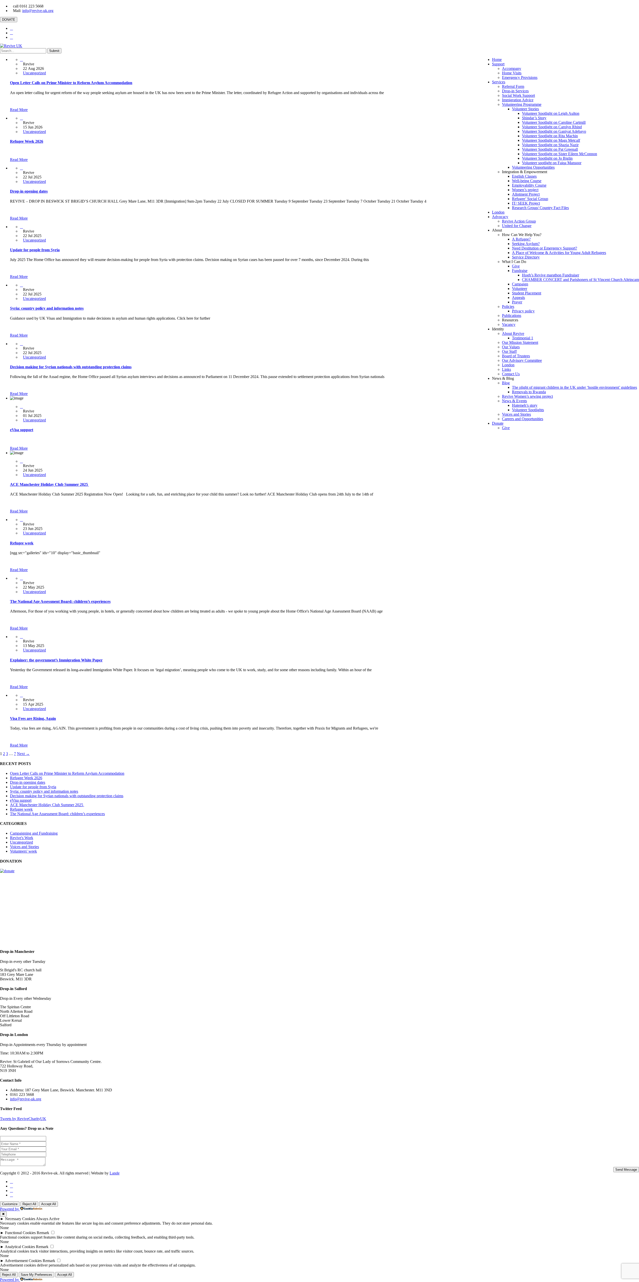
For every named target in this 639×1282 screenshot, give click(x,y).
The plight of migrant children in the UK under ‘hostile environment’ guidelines (574, 387)
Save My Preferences (36, 1275)
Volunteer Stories (525, 109)
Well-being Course (526, 181)
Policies (508, 306)
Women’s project (525, 190)
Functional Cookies (20, 1233)
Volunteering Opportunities (533, 167)
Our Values (511, 347)
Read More (19, 110)
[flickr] (11, 37)
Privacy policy (523, 311)
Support (498, 64)
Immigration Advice (517, 100)
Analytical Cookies (20, 1247)
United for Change (516, 226)
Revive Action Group (519, 221)
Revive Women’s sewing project (527, 396)
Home (497, 59)
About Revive (513, 333)
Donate (497, 423)
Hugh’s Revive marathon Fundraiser (550, 275)
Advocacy (500, 217)
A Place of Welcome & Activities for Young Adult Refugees (559, 253)
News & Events (514, 401)
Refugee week (21, 543)
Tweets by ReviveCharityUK (23, 1119)
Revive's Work (21, 838)
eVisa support (21, 430)
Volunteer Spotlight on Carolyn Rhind (552, 127)
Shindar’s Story (534, 118)
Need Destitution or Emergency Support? (544, 248)
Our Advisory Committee (522, 360)
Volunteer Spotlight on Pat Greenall (550, 149)
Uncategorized (34, 73)
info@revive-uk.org (37, 10)
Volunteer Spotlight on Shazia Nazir (550, 145)
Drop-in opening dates (29, 191)
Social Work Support (518, 95)
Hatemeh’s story (524, 405)
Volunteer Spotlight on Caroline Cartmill (554, 122)
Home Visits (511, 73)
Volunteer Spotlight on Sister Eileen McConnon (559, 154)
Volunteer (519, 288)
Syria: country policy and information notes (47, 308)
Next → (23, 754)
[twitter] (11, 28)
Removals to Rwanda (529, 392)
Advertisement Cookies (23, 1261)
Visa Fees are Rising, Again (33, 718)
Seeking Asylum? (526, 244)
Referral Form (513, 86)
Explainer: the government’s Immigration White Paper (56, 660)
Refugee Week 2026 (26, 141)
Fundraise (519, 270)
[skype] (11, 1195)
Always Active (47, 1219)
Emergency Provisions (519, 77)
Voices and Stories (516, 414)
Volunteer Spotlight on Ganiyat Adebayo (554, 131)
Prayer (517, 302)
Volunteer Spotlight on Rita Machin (550, 136)
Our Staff (509, 351)
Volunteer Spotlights (528, 410)
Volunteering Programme (521, 104)
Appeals (518, 297)
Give (516, 266)
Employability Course (529, 185)
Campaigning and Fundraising (34, 833)
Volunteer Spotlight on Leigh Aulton (550, 113)
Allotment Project (526, 194)
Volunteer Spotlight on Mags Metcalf (551, 140)
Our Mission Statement (520, 342)
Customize (9, 1204)
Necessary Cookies (20, 1219)
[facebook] (11, 33)
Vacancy (508, 324)
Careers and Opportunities (522, 419)
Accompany (511, 68)
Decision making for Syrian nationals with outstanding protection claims (71, 367)
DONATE (8, 19)
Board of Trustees (516, 356)
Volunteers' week (23, 851)
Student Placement (526, 293)
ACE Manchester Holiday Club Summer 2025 (49, 484)
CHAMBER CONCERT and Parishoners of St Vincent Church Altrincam (580, 279)
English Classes (524, 176)
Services (498, 82)
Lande (115, 1173)
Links (506, 369)
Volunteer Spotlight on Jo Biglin (547, 158)
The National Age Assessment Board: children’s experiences (60, 601)
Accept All (48, 1204)
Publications (511, 315)
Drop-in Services (515, 91)
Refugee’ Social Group (530, 199)
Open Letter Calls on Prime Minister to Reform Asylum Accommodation (71, 83)
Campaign (520, 284)
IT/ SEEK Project (526, 203)
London (498, 212)
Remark (43, 1233)
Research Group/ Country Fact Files (540, 208)
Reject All (29, 1204)
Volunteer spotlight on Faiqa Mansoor (551, 163)
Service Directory (526, 257)
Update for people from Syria (35, 250)
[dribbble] (11, 1190)
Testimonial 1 (522, 338)
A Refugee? (521, 239)
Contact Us (511, 374)
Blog (506, 383)
